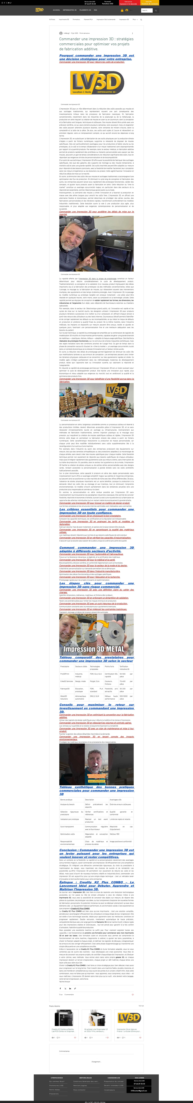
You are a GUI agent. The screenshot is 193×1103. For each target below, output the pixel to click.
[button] (122, 10)
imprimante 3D (64, 19)
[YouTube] (9, 3)
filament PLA (88, 19)
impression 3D (124, 19)
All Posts (52, 19)
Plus (134, 19)
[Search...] (156, 10)
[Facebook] (4, 3)
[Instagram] (2, 3)
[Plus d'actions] (132, 33)
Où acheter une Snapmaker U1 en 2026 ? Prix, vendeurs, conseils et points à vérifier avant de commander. (96, 1030)
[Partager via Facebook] (60, 988)
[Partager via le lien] (75, 988)
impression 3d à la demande (106, 19)
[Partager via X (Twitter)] (65, 988)
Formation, (76, 19)
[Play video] (96, 635)
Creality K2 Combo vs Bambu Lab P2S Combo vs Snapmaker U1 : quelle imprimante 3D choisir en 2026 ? (63, 1030)
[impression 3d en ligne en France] (129, 1018)
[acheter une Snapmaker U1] (96, 1018)
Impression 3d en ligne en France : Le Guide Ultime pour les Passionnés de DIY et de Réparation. (128, 1030)
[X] (7, 3)
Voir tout (141, 1006)
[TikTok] (11, 3)
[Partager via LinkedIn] (70, 988)
